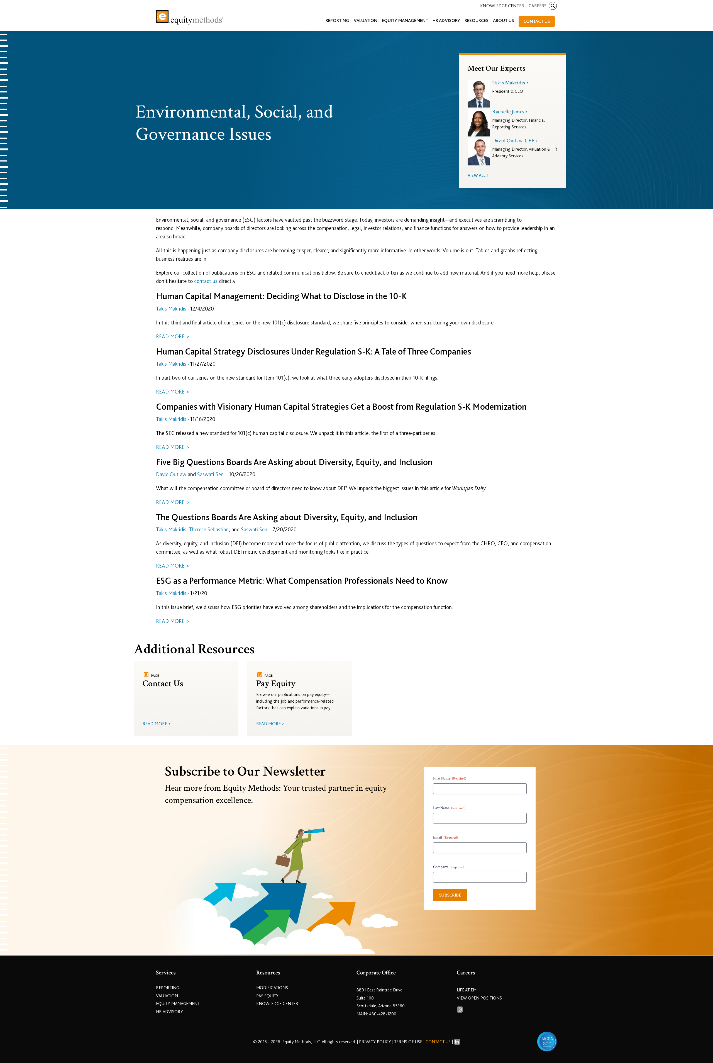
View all (476, 175)
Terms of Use (408, 1041)
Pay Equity (267, 995)
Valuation (167, 995)
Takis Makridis (171, 309)
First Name (449, 778)
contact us (206, 281)
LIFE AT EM (467, 990)
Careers (537, 5)
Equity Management (178, 1003)
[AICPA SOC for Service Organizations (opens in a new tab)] (547, 1042)
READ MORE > (172, 336)
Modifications (272, 987)
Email (445, 837)
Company (448, 866)
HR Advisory (169, 1011)
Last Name (449, 807)
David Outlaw (171, 474)
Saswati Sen (210, 474)
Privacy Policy (375, 1041)
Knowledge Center (502, 5)
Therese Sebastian (209, 529)
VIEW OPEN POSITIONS (479, 998)
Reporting (167, 987)
